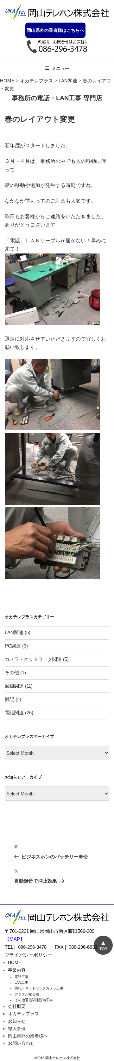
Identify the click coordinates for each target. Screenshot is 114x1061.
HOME (14, 962)
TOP (103, 949)
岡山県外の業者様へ (28, 1035)
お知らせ (17, 1021)
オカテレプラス (23, 1013)
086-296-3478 (32, 947)
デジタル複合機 (27, 994)
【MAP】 (15, 939)
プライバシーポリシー (28, 955)
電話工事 (21, 977)
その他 (12, 672)
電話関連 (14, 712)
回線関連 (14, 686)
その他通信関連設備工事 (34, 1000)
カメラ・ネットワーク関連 (33, 659)
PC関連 (13, 645)
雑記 (9, 699)
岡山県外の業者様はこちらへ (55, 30)
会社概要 (17, 1006)
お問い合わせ (21, 1043)
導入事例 (17, 1028)
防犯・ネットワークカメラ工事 (39, 988)
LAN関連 (14, 632)
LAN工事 (21, 982)
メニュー (60, 68)
